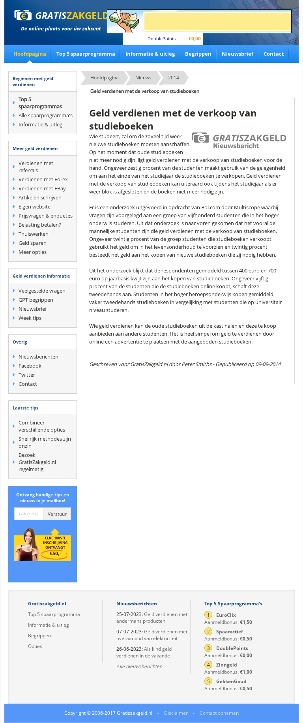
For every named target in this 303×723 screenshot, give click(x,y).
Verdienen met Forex (43, 179)
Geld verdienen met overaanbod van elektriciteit (151, 635)
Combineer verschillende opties (42, 426)
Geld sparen (33, 242)
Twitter (27, 374)
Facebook (30, 365)
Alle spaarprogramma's (46, 115)
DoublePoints (162, 38)
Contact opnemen (219, 713)
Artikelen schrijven (40, 197)
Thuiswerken (34, 233)
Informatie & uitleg (150, 53)
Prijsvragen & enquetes (46, 215)
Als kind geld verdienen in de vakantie (144, 652)
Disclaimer (176, 713)
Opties (35, 646)
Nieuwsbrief (237, 53)
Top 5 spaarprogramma (85, 53)
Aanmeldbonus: (228, 618)
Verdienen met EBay (42, 188)
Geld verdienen (61, 21)
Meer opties (33, 251)
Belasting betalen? (40, 224)
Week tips (30, 317)
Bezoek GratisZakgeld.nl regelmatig (37, 462)
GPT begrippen (36, 299)
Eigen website (34, 206)
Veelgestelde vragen (42, 290)
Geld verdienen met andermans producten (151, 617)
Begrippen (198, 53)
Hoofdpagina (29, 53)
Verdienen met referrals (36, 167)
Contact (274, 53)
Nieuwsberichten (38, 356)
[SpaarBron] (199, 21)
